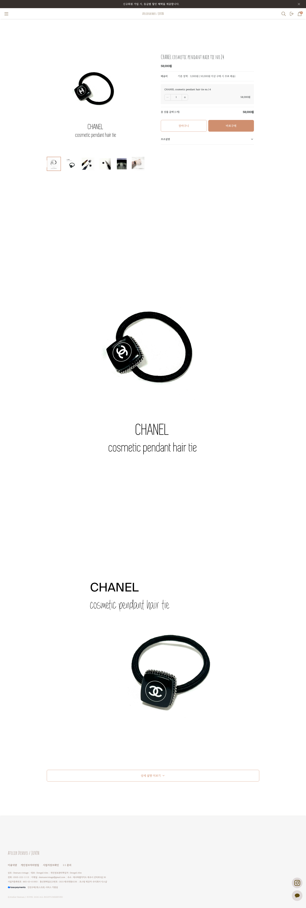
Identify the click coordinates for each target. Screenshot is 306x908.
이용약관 (12, 865)
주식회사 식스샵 (100, 881)
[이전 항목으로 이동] (51, 164)
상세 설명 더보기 (151, 775)
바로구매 (231, 126)
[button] (6, 13)
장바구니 (183, 126)
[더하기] (185, 97)
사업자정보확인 (51, 865)
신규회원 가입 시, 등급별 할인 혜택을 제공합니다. (151, 3)
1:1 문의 (67, 865)
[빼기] (168, 97)
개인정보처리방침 (30, 865)
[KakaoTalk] (297, 895)
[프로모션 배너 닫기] (299, 4)
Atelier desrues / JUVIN (153, 14)
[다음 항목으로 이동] (140, 164)
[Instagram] (297, 883)
